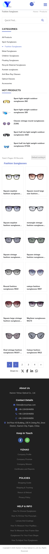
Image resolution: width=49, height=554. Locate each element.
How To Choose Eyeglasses (24, 511)
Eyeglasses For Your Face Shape (24, 535)
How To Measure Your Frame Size (24, 530)
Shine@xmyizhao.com (26, 405)
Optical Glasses (8, 79)
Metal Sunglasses (9, 51)
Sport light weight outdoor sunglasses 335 (25, 111)
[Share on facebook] (27, 371)
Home (35, 12)
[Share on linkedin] (31, 371)
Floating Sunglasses (10, 60)
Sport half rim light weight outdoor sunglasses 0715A (29, 144)
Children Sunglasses (10, 56)
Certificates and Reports (24, 469)
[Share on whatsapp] (36, 371)
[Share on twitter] (23, 371)
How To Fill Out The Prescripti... (24, 516)
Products (43, 12)
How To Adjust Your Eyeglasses (25, 540)
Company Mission (24, 464)
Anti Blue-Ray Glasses (11, 74)
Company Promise (24, 459)
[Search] (42, 20)
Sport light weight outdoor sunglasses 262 (25, 99)
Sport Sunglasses (9, 42)
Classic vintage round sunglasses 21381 (29, 122)
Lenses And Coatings (24, 521)
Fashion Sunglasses (13, 46)
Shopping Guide (24, 483)
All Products (7, 37)
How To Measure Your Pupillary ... (25, 526)
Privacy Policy (24, 497)
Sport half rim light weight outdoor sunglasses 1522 (29, 133)
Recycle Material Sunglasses (14, 65)
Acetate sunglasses (10, 70)
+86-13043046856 (26, 409)
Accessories (7, 83)
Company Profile (24, 454)
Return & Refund (24, 492)
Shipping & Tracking (24, 488)
